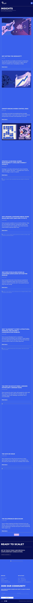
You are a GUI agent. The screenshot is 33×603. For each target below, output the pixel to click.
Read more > (5, 66)
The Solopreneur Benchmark (12, 519)
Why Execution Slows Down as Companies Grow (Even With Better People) (14, 273)
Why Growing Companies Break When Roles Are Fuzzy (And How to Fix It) (15, 217)
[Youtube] (6, 601)
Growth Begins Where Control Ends (15, 108)
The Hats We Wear (8, 454)
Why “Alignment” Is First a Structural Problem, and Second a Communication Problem (15, 330)
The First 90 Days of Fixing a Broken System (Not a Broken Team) (14, 386)
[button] (32, 3)
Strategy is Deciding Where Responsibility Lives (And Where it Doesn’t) (14, 162)
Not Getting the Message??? (12, 56)
